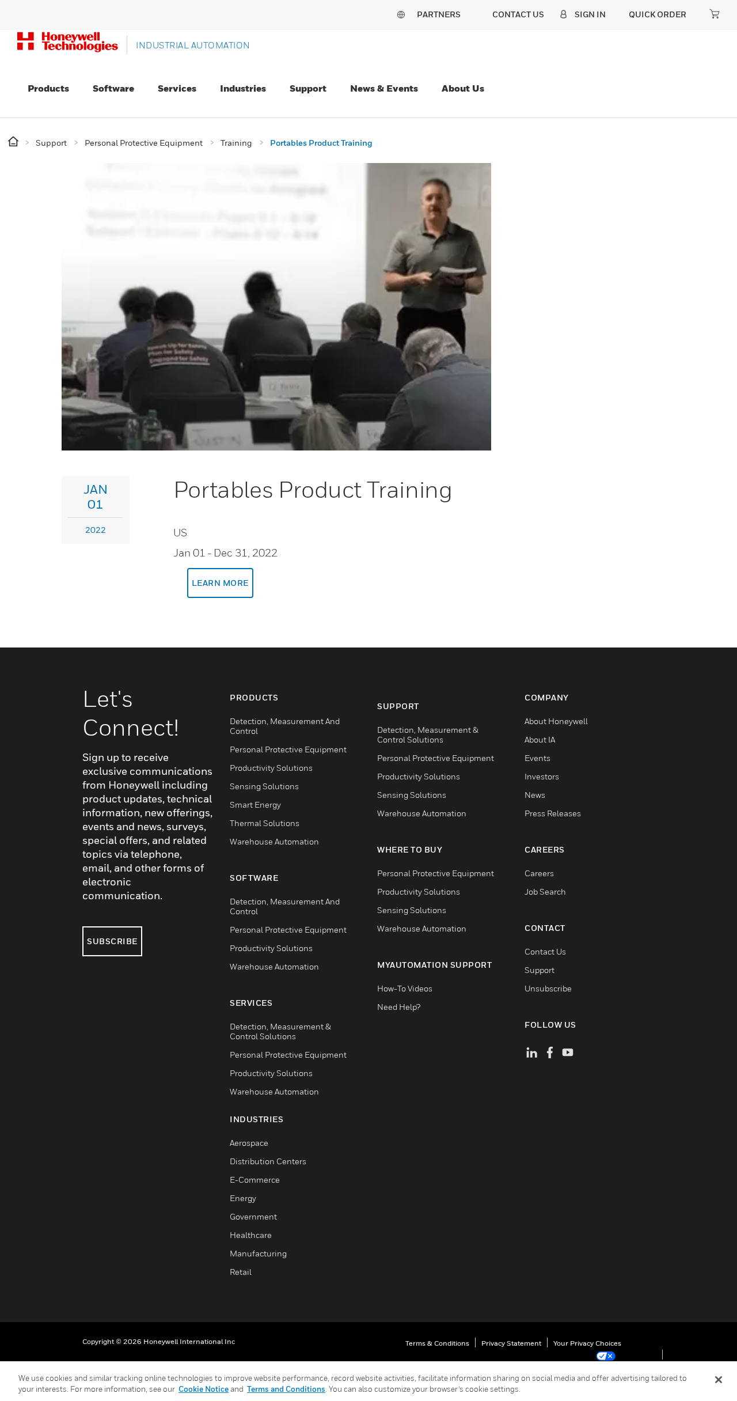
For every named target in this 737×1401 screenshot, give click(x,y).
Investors (542, 776)
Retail (241, 1272)
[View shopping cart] (714, 14)
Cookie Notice (203, 1389)
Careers (539, 873)
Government (253, 1216)
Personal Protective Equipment (288, 749)
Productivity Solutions (271, 768)
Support (308, 88)
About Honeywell (556, 721)
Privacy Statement (511, 1343)
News (535, 795)
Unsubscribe (548, 988)
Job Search (545, 891)
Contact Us (545, 951)
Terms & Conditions (437, 1343)
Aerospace (249, 1143)
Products (48, 88)
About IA (540, 739)
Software (113, 88)
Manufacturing (258, 1253)
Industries (243, 88)
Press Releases (553, 813)
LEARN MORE (220, 583)
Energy (243, 1198)
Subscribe (112, 941)
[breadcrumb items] (14, 142)
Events (537, 758)
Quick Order (657, 14)
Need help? (398, 1007)
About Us (463, 88)
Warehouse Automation (274, 841)
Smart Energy (255, 804)
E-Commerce (255, 1179)
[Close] (718, 1379)
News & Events (384, 88)
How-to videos (404, 988)
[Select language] (400, 14)
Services (177, 88)
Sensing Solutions (264, 786)
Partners (439, 14)
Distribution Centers (268, 1161)
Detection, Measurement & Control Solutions (280, 1031)
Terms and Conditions (286, 1389)
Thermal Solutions (264, 823)
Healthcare (251, 1235)
